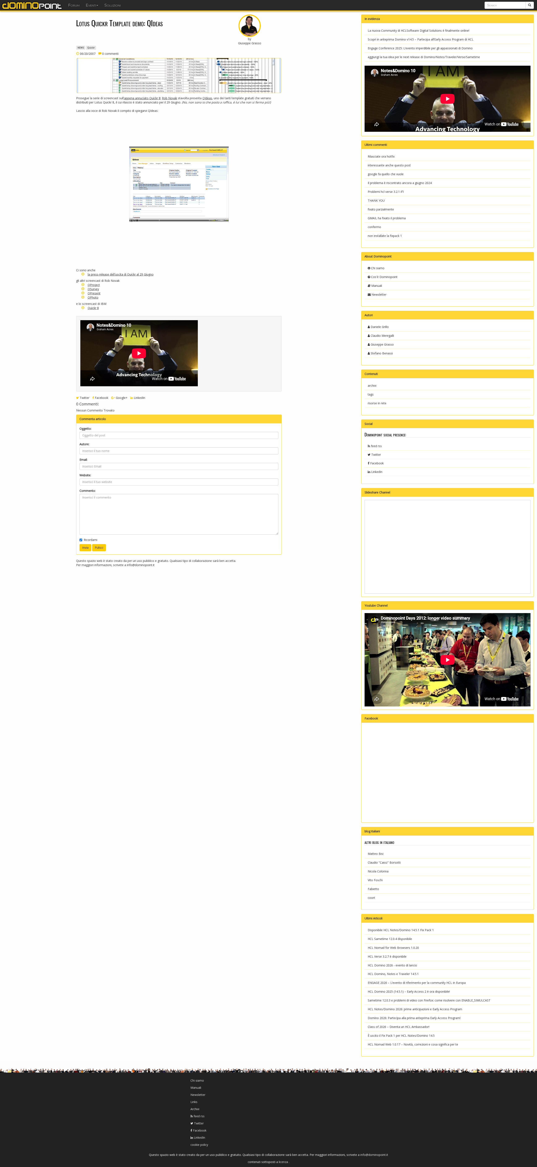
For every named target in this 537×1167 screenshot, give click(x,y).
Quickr (91, 47)
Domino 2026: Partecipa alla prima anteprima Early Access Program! (414, 1018)
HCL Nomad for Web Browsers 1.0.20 (393, 948)
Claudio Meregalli (382, 336)
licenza (284, 1162)
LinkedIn (139, 398)
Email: (83, 460)
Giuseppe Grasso (382, 344)
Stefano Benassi (381, 353)
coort (371, 898)
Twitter (84, 398)
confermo (374, 227)
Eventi (91, 5)
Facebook (101, 398)
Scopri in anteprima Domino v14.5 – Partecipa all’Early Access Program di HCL (420, 39)
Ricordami (90, 540)
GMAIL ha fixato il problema (387, 218)
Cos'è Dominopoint (384, 277)
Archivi (194, 1109)
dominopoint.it (32, 5)
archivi (372, 386)
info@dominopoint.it (141, 565)
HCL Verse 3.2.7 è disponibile (387, 956)
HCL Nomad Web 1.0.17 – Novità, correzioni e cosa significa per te (413, 1044)
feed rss (376, 446)
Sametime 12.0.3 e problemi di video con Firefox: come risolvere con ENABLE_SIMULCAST (429, 1000)
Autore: (84, 444)
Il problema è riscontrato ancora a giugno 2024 (400, 183)
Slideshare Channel (377, 492)
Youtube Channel (376, 605)
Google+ (121, 398)
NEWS (81, 47)
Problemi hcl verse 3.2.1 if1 (386, 192)
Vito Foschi (375, 880)
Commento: (88, 491)
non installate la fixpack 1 (385, 236)
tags (371, 394)
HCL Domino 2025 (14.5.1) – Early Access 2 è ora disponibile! (409, 991)
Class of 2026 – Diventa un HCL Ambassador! (398, 1027)
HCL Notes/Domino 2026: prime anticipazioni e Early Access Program (415, 1009)
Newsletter (378, 294)
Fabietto (373, 889)
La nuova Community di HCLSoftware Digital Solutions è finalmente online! (418, 31)
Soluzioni (112, 5)
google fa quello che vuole (386, 174)
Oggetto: (85, 429)
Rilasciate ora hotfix (381, 156)
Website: (85, 475)
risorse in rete (377, 403)
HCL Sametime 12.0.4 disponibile (390, 939)
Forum (74, 5)
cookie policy (199, 1145)
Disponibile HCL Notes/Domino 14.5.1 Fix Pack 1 (401, 930)
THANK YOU (376, 200)
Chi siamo (377, 268)
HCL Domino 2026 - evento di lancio (392, 965)
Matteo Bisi (375, 854)
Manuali (376, 286)
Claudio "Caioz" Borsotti (384, 862)
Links (193, 1102)
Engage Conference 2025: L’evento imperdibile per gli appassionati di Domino (420, 48)
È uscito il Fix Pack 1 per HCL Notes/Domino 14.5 (401, 1036)
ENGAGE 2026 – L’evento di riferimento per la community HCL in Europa (417, 983)
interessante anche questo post (389, 165)
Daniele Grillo (379, 327)
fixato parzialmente (381, 209)
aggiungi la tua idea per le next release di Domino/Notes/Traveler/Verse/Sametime (424, 57)
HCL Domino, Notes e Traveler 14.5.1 (393, 974)
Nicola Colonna (378, 871)
